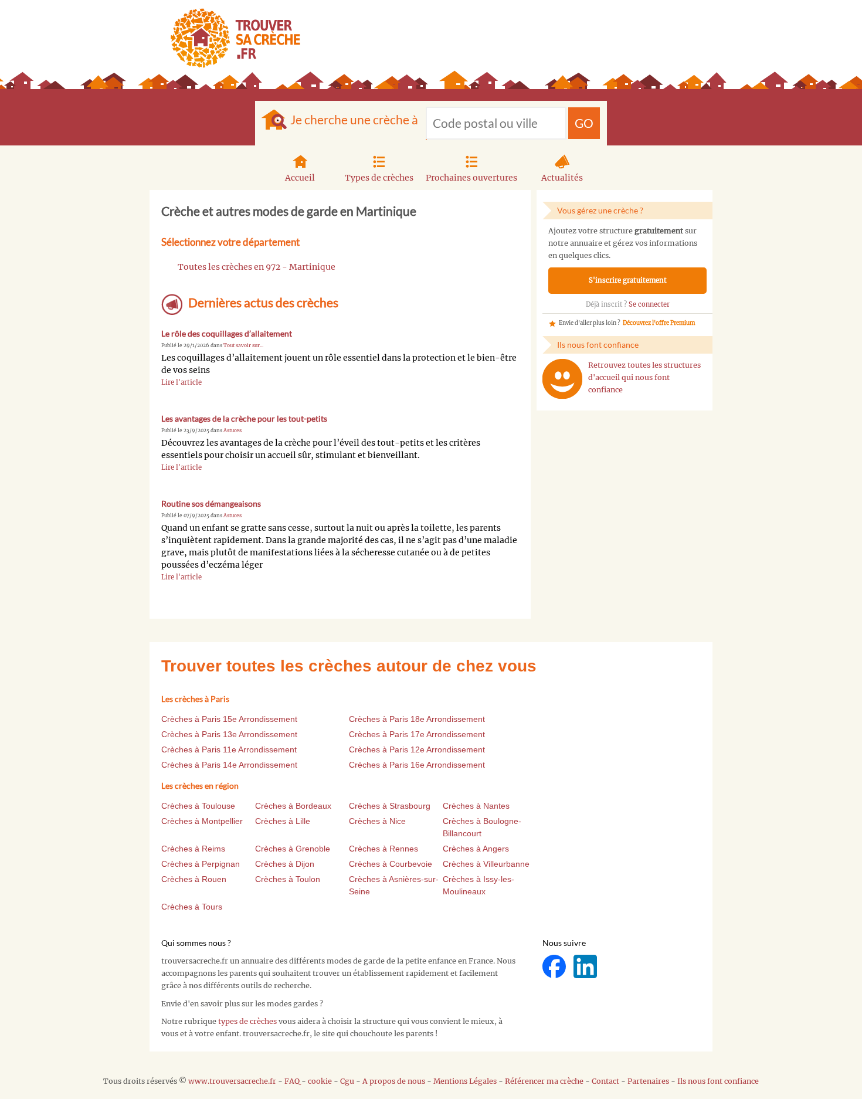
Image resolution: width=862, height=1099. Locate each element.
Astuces (232, 430)
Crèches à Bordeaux (293, 805)
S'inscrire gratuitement (628, 280)
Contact (605, 1081)
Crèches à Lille (282, 821)
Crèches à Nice (377, 821)
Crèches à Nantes (476, 805)
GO (584, 123)
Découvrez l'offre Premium (659, 323)
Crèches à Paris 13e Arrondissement (229, 734)
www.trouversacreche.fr (232, 1081)
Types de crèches (379, 177)
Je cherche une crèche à (354, 119)
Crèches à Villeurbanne (486, 864)
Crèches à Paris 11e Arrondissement (229, 749)
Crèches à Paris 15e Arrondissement (229, 719)
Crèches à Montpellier (202, 821)
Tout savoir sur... (243, 345)
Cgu (347, 1081)
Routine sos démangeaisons (211, 503)
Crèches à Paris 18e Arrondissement (417, 719)
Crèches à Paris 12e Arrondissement (417, 749)
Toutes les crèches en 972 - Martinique (256, 267)
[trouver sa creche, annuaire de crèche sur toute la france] (230, 38)
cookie (320, 1081)
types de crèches (247, 1021)
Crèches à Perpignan (200, 864)
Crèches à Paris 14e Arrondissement (229, 764)
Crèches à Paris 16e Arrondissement (417, 764)
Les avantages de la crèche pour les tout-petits (244, 418)
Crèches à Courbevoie (390, 864)
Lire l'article (181, 382)
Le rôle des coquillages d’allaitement (226, 333)
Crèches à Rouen (193, 879)
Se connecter (649, 304)
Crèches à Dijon (284, 864)
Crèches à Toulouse (198, 805)
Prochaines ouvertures (471, 177)
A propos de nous (393, 1081)
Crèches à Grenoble (292, 848)
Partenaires (648, 1081)
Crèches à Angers (476, 848)
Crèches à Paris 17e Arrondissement (417, 734)
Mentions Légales (465, 1081)
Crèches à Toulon (287, 879)
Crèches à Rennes (383, 848)
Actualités (562, 177)
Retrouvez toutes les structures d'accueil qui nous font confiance (644, 377)
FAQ (292, 1081)
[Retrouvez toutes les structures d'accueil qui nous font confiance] (562, 379)
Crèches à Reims (193, 848)
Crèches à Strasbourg (389, 805)
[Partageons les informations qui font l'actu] (555, 966)
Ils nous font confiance (718, 1081)
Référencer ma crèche (544, 1081)
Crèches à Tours (191, 906)
